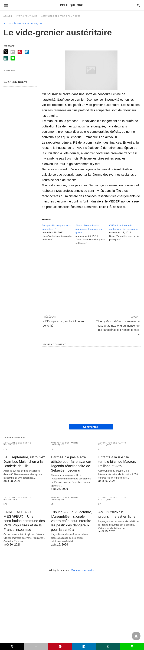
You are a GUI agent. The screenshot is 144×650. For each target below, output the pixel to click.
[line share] (13, 58)
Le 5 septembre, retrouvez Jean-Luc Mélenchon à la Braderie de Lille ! (24, 461)
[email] (36, 646)
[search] (138, 5)
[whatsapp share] (6, 58)
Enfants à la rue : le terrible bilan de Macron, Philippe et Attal (117, 461)
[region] (91, 279)
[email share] (13, 52)
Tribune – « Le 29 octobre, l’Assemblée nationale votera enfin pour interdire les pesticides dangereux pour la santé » (71, 520)
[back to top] (136, 636)
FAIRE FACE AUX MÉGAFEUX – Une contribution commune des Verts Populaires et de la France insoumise (24, 520)
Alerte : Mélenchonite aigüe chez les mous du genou (89, 229)
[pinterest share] (20, 52)
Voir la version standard (83, 570)
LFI (5, 449)
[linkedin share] (27, 52)
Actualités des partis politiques (60, 16)
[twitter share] (6, 51)
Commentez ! (91, 426)
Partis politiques (27, 16)
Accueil (8, 16)
